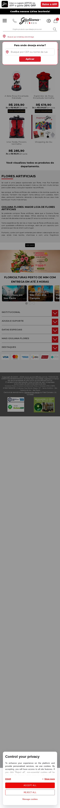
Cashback (49, 21)
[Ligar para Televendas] (14, 21)
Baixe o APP (49, 4)
